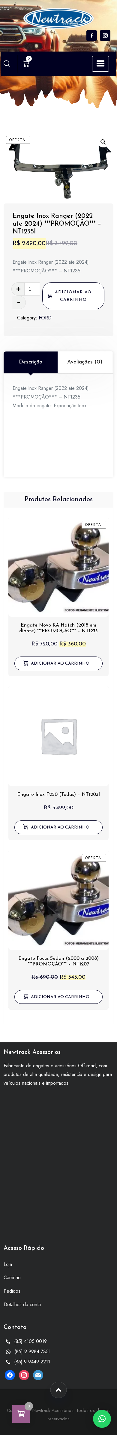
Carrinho (12, 1277)
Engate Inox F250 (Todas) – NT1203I (58, 794)
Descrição (30, 362)
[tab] (31, 362)
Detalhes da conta (22, 1304)
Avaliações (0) (84, 362)
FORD (45, 317)
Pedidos (12, 1291)
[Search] (7, 63)
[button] (103, 142)
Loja (8, 1264)
